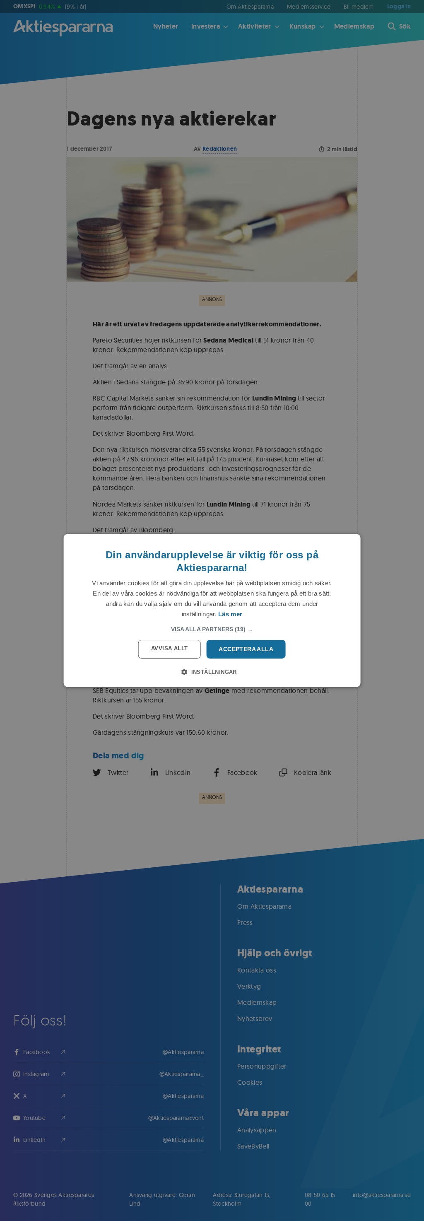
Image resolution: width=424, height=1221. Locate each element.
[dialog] (212, 610)
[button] (212, 629)
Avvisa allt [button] (169, 648)
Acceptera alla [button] (246, 649)
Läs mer (230, 614)
